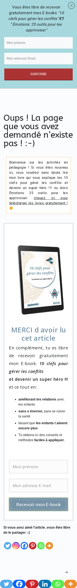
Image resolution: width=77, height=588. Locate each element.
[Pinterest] (32, 542)
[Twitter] (7, 542)
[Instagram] (16, 542)
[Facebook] (24, 542)
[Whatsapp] (41, 542)
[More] (49, 542)
